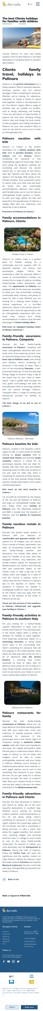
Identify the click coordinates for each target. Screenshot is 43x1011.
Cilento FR (5, 941)
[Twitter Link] (18, 961)
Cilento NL (6, 936)
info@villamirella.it (30, 944)
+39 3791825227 (29, 941)
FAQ (3, 944)
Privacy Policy (28, 946)
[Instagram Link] (13, 961)
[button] (38, 4)
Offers (12, 1007)
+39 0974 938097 (30, 939)
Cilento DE (6, 939)
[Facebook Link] (3, 961)
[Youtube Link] (8, 961)
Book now (29, 1007)
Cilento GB (6, 934)
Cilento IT (5, 931)
